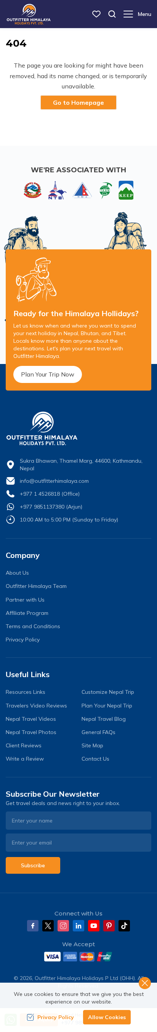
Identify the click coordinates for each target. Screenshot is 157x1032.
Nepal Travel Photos (31, 732)
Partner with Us (25, 599)
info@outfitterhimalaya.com (54, 480)
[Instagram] (63, 925)
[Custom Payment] (78, 956)
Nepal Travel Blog (104, 718)
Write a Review (25, 758)
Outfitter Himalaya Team (36, 586)
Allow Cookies (107, 1017)
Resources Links (25, 692)
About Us (17, 572)
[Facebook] (32, 925)
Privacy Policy (23, 639)
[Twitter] (48, 925)
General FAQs (98, 732)
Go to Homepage (78, 102)
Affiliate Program (27, 613)
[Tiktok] (124, 925)
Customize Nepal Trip (108, 692)
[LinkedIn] (78, 925)
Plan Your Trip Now (47, 374)
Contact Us (95, 758)
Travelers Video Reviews (36, 705)
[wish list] (96, 14)
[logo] (78, 428)
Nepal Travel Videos (31, 718)
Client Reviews (24, 745)
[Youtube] (93, 925)
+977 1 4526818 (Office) (50, 493)
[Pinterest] (109, 925)
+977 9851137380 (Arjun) (51, 506)
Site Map (92, 745)
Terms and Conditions (33, 626)
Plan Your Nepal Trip (107, 705)
